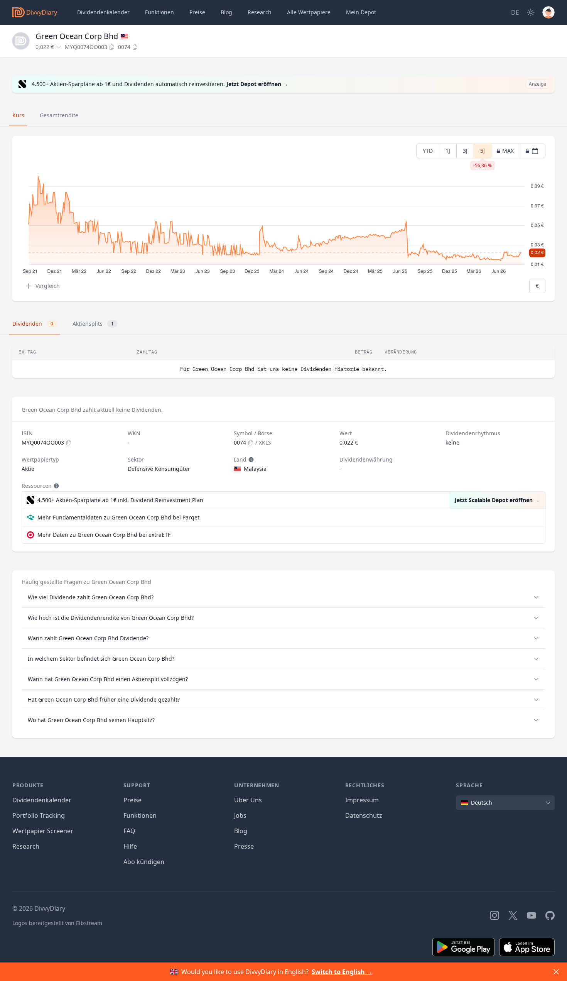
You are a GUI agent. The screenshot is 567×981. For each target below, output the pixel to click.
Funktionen (159, 12)
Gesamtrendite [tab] (59, 115)
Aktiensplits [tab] (93, 323)
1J (448, 150)
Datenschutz (363, 815)
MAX (508, 150)
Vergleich (47, 285)
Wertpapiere (309, 12)
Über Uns (248, 800)
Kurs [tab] (18, 115)
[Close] (556, 971)
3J (465, 150)
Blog (240, 831)
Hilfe (130, 846)
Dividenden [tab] (32, 323)
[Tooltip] (250, 460)
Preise (197, 12)
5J (482, 152)
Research (25, 846)
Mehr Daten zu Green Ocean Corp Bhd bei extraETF (103, 534)
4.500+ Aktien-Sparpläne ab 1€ (120, 500)
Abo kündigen (143, 862)
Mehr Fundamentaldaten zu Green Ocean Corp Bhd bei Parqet (118, 517)
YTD (428, 150)
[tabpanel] (283, 218)
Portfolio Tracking (38, 815)
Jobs (240, 815)
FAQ (129, 831)
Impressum (362, 800)
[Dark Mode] (531, 12)
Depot (361, 12)
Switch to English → (342, 971)
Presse (244, 846)
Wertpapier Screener (42, 831)
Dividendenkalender (103, 12)
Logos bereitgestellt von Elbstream (57, 923)
